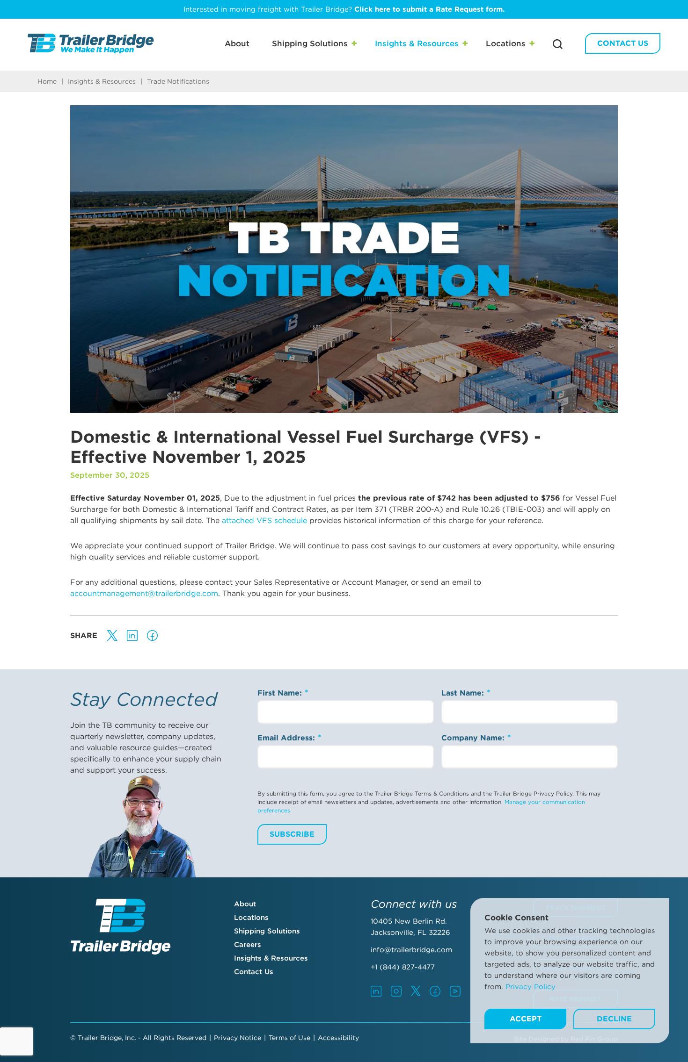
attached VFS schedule (264, 520)
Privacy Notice (237, 1037)
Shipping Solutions (310, 43)
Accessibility (338, 1037)
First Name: (280, 693)
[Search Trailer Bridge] (558, 44)
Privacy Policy (530, 987)
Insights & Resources (417, 43)
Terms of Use (289, 1037)
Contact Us (622, 43)
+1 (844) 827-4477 (403, 967)
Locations (506, 43)
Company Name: (474, 737)
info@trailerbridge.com (411, 950)
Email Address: (287, 737)
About (237, 43)
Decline (614, 1018)
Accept (526, 1018)
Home (47, 81)
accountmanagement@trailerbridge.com (144, 593)
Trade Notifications (178, 81)
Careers (247, 944)
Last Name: (463, 693)
